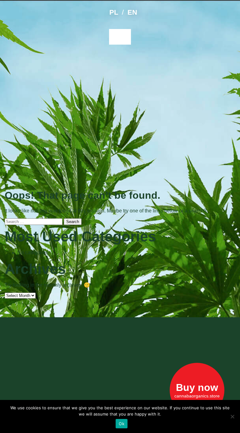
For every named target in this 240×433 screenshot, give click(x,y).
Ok (121, 423)
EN (132, 12)
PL (113, 12)
